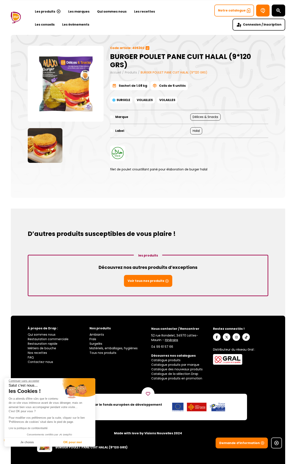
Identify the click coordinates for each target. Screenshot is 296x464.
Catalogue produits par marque (175, 365)
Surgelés (95, 343)
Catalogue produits (166, 360)
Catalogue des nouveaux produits (177, 369)
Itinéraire (171, 340)
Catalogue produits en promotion (176, 378)
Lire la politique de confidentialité (28, 428)
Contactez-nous (40, 362)
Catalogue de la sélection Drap (174, 374)
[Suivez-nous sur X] (226, 337)
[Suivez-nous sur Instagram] (236, 337)
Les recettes (144, 11)
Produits (131, 72)
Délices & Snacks (205, 117)
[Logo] (16, 18)
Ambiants (96, 334)
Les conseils (45, 24)
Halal (196, 131)
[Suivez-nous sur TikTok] (246, 337)
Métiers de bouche (42, 348)
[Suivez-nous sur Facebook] (217, 337)
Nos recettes (37, 353)
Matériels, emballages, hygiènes (113, 348)
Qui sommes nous (112, 11)
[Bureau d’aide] (263, 10)
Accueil (115, 72)
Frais (92, 339)
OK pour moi (72, 442)
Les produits (45, 11)
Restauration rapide (42, 343)
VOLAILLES (145, 100)
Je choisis (27, 442)
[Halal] (117, 153)
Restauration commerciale (48, 339)
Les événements (75, 24)
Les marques (78, 11)
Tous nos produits (102, 353)
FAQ (31, 357)
